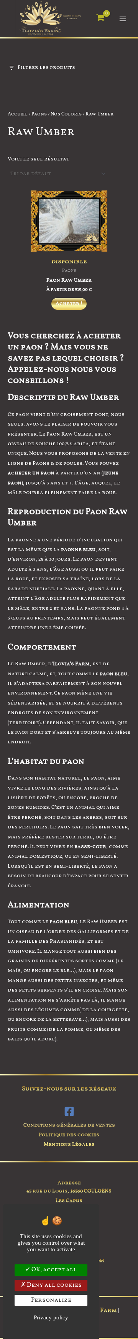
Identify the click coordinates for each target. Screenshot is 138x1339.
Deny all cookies (54, 1285)
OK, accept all (53, 1270)
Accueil (18, 114)
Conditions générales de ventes (69, 1125)
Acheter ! (69, 303)
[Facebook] (69, 1111)
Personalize (51, 1300)
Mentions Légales (69, 1144)
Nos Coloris (66, 114)
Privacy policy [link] (51, 1317)
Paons (39, 114)
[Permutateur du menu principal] (122, 18)
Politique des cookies (69, 1135)
